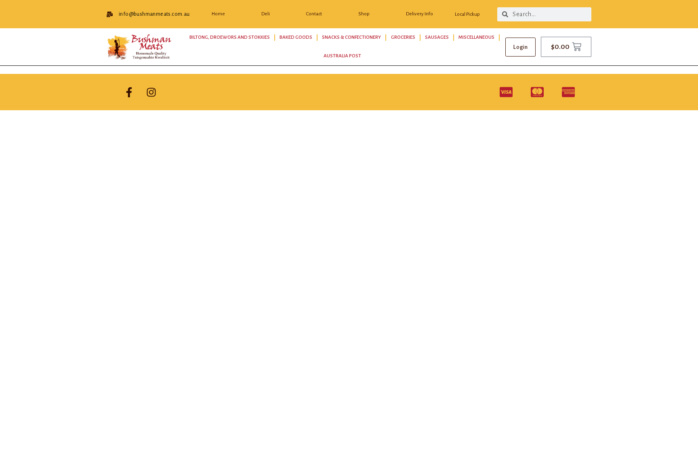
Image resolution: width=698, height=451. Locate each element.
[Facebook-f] (129, 92)
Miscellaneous (476, 37)
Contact (314, 14)
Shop (364, 14)
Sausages (437, 37)
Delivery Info (419, 14)
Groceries (403, 37)
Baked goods (296, 37)
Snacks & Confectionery (351, 37)
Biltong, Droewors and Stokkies (229, 37)
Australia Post (342, 56)
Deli (265, 14)
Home (218, 14)
